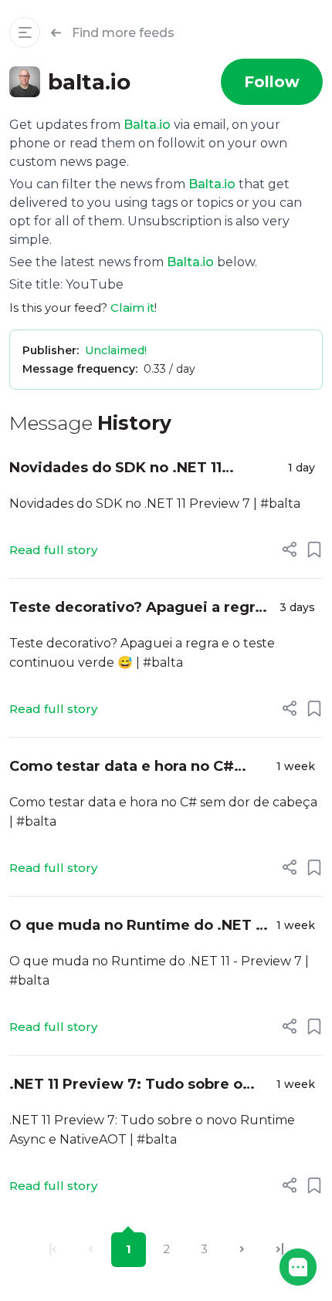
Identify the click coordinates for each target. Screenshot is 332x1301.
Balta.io (147, 124)
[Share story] (289, 549)
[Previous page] (90, 1249)
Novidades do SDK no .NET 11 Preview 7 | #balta (115, 468)
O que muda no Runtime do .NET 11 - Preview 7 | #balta (137, 926)
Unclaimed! (116, 350)
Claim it (132, 307)
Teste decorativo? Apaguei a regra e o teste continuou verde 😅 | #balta (136, 608)
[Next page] (242, 1249)
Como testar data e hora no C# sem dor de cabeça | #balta (121, 767)
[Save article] (314, 549)
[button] (298, 1267)
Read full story (53, 549)
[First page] (53, 1249)
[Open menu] (24, 32)
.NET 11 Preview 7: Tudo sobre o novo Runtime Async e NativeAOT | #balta (138, 1085)
